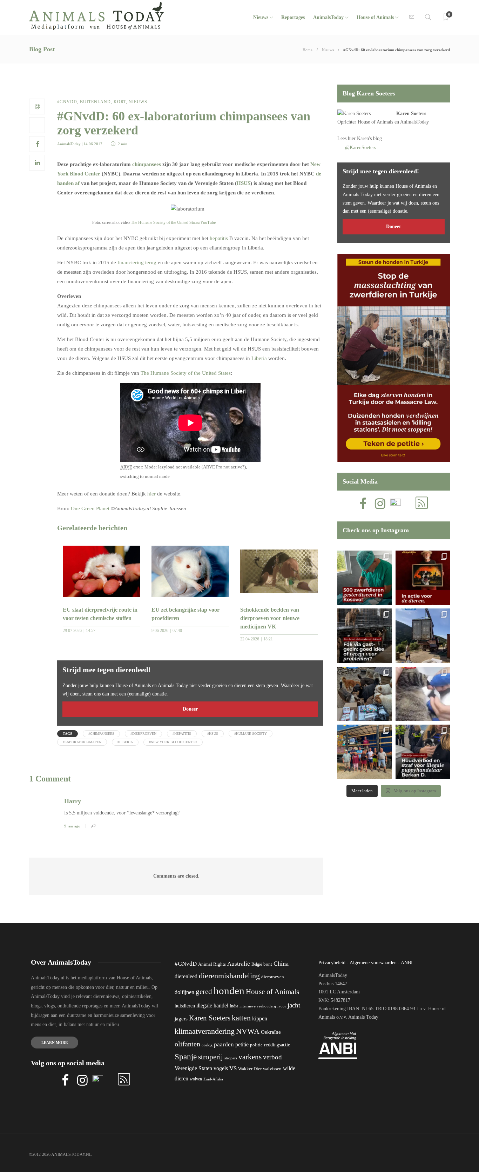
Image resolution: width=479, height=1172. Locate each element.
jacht (294, 1005)
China (281, 963)
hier (151, 494)
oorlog (207, 1045)
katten (241, 1017)
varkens (250, 1057)
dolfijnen (184, 992)
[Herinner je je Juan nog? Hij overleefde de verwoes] (423, 694)
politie (256, 1045)
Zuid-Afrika (213, 1079)
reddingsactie (277, 1044)
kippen (259, 1018)
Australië (238, 963)
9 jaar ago (72, 826)
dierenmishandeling (229, 975)
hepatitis (219, 238)
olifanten (187, 1044)
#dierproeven (143, 733)
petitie (242, 1044)
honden (229, 990)
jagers (181, 1018)
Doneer (190, 709)
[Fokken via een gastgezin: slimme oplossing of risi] (364, 635)
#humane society (250, 733)
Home (307, 50)
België (256, 964)
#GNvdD (67, 101)
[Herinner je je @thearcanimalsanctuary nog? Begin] (423, 635)
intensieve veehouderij (258, 1006)
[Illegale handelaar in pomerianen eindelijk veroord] (423, 752)
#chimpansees (101, 733)
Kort (120, 101)
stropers (230, 1058)
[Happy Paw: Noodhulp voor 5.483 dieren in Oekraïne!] (364, 694)
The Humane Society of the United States (186, 373)
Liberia (259, 358)
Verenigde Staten (193, 1068)
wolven (196, 1079)
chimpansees (146, 164)
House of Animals (375, 17)
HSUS (243, 183)
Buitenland (95, 101)
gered (204, 991)
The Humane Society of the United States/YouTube (173, 222)
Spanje (186, 1056)
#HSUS (212, 733)
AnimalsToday (69, 144)
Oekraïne (271, 1032)
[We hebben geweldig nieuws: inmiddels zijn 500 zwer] (364, 578)
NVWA (247, 1031)
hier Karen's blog (365, 138)
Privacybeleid (331, 962)
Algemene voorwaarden (373, 962)
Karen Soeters (411, 113)
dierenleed (186, 976)
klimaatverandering (205, 1031)
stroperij (210, 1057)
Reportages (293, 17)
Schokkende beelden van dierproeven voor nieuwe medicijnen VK (269, 618)
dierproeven (272, 976)
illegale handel (212, 1005)
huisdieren (185, 1005)
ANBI (407, 962)
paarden (224, 1044)
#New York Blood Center (173, 742)
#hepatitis (182, 733)
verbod (272, 1057)
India (234, 1006)
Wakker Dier (250, 1068)
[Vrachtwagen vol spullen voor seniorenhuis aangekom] (364, 752)
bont (267, 964)
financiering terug (136, 262)
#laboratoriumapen (82, 742)
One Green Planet (90, 508)
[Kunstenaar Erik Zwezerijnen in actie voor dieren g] (423, 578)
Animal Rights (212, 964)
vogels (221, 1068)
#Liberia (125, 742)
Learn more (54, 1042)
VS (233, 1068)
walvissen (272, 1068)
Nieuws (260, 17)
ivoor (281, 1006)
